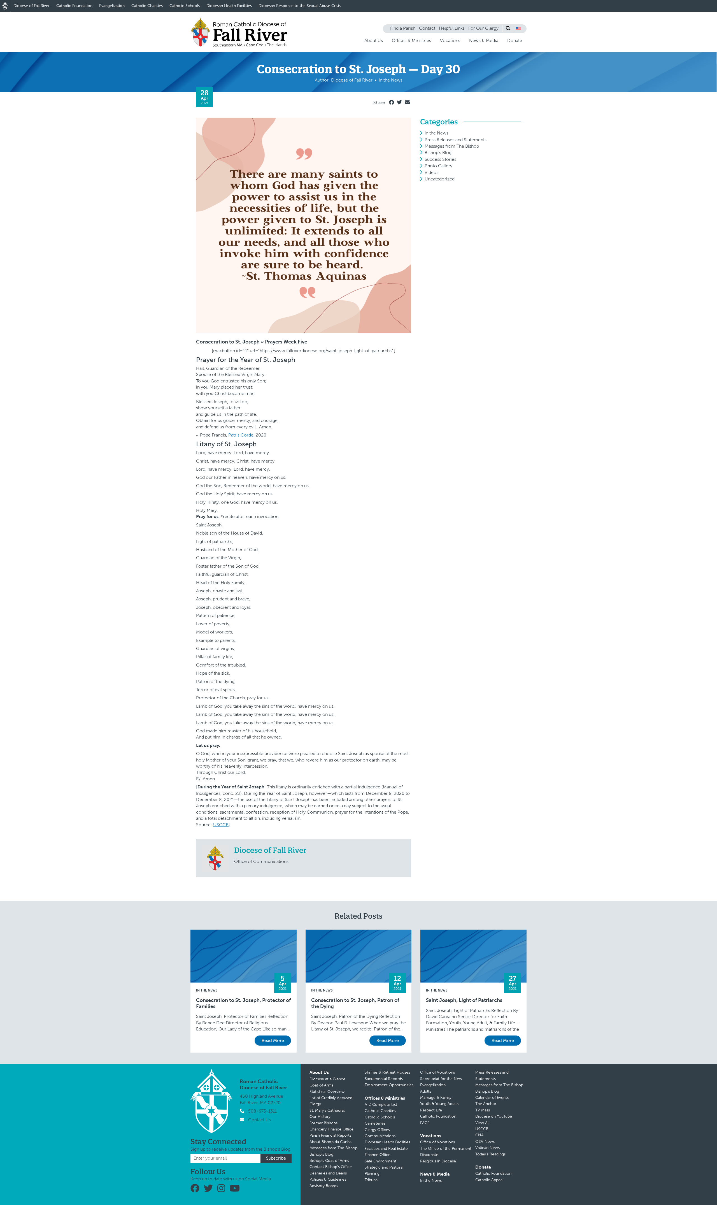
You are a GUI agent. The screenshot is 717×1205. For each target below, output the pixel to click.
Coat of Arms (321, 1085)
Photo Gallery (438, 165)
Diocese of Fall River (31, 5)
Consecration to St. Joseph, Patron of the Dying (355, 1003)
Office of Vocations (437, 1072)
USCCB (221, 824)
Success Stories (440, 159)
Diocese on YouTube (493, 1116)
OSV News (485, 1141)
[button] (518, 28)
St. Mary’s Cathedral (326, 1110)
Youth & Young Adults (439, 1103)
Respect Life (431, 1110)
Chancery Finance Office (331, 1129)
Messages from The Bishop (452, 146)
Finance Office (377, 1154)
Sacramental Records (384, 1078)
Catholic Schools (184, 5)
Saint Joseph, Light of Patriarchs (464, 1000)
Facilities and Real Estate (386, 1148)
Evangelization (112, 5)
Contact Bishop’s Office (330, 1166)
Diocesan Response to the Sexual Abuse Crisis (300, 5)
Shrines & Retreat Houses (387, 1072)
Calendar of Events (492, 1097)
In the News (436, 133)
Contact (427, 28)
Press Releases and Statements (455, 139)
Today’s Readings (490, 1154)
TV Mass (482, 1110)
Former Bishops (323, 1123)
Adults (425, 1091)
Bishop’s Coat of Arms (329, 1160)
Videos (431, 172)
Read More (273, 1040)
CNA (479, 1135)
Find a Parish (402, 28)
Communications (380, 1136)
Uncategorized (440, 179)
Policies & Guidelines (327, 1179)
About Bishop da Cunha (330, 1141)
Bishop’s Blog (321, 1154)
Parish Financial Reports (330, 1135)
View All (482, 1122)
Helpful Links (452, 28)
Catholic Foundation (74, 5)
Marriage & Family (435, 1097)
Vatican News (487, 1147)
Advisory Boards (323, 1185)
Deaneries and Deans (328, 1173)
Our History (319, 1116)
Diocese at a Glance (327, 1079)
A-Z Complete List (381, 1104)
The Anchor (485, 1103)
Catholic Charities (147, 5)
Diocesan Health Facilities (229, 5)
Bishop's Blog (438, 152)
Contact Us (259, 1119)
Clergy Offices (377, 1129)
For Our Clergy (483, 28)
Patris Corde (240, 435)
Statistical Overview (326, 1091)
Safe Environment (380, 1161)
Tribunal (371, 1180)
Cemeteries (375, 1123)
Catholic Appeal (489, 1180)
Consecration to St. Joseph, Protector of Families (243, 1003)
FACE (425, 1122)
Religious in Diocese (438, 1161)
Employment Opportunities (389, 1085)
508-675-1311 (262, 1111)
